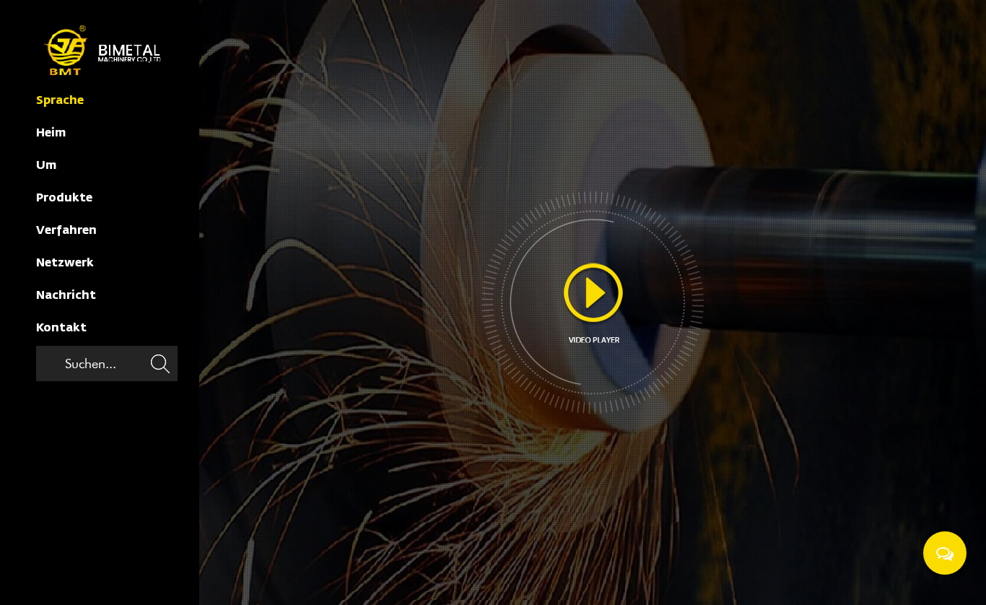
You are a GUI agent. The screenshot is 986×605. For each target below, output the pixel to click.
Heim (51, 133)
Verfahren (66, 231)
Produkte (64, 198)
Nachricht (66, 296)
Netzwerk (65, 263)
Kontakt (61, 328)
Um (46, 166)
